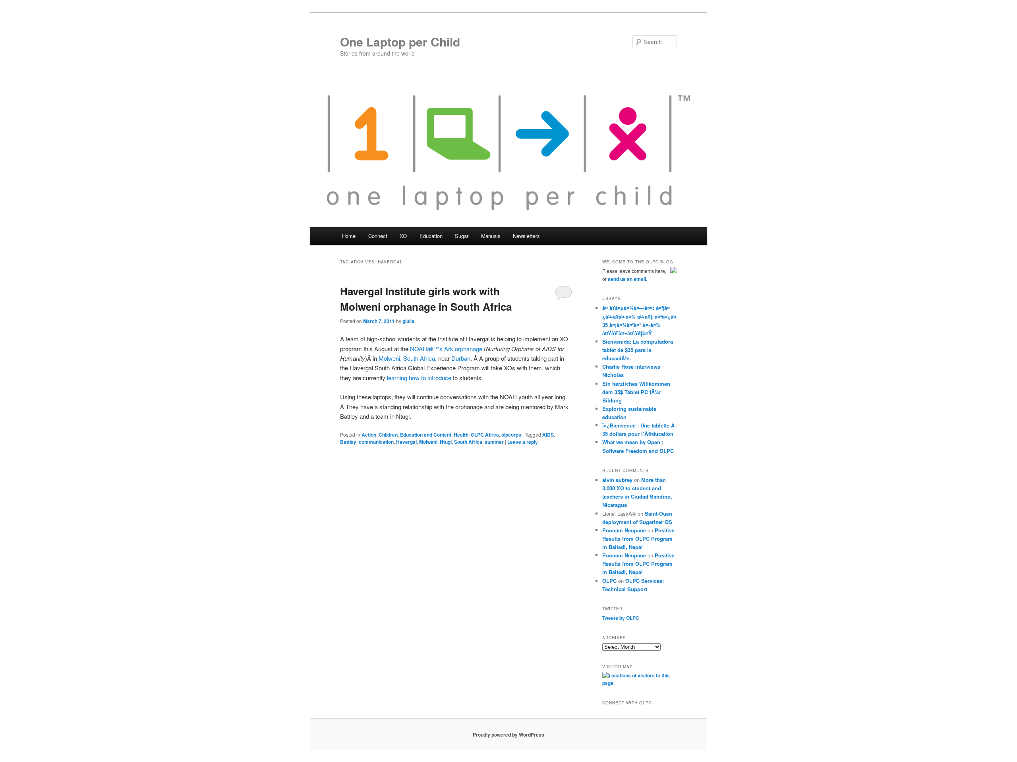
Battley (348, 441)
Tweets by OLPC (620, 617)
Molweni (428, 441)
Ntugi (446, 441)
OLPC (609, 580)
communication (376, 441)
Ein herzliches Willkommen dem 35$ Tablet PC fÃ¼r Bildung (636, 392)
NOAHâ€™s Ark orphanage (446, 348)
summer (494, 441)
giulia (408, 321)
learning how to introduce (419, 377)
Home (349, 236)
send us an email (627, 278)
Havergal (406, 441)
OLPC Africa (485, 434)
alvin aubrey (617, 480)
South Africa (468, 441)
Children (388, 434)
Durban (460, 358)
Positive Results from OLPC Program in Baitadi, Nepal (638, 538)
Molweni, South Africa (407, 358)
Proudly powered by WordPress (508, 734)
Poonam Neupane (624, 530)
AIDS (548, 434)
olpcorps (511, 434)
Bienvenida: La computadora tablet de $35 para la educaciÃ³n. (637, 350)
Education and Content (425, 434)
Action (369, 434)
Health (461, 434)
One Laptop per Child (400, 41)
